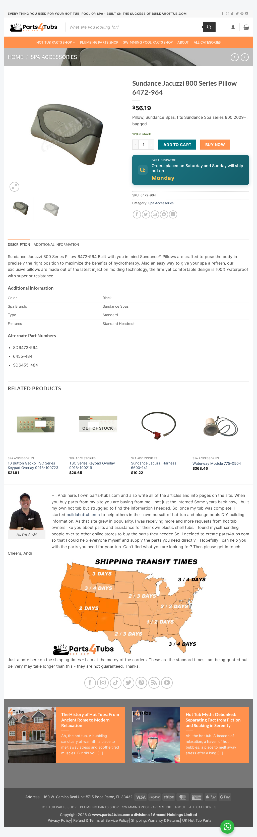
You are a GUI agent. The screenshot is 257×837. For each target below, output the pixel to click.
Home (15, 57)
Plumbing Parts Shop (99, 42)
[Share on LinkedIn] (173, 214)
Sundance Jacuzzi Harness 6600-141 (153, 465)
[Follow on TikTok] (232, 14)
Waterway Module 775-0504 (216, 463)
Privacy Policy (59, 820)
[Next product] (234, 57)
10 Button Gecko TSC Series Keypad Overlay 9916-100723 (33, 465)
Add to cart (177, 144)
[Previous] (16, 134)
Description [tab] (19, 245)
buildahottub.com (83, 514)
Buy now (215, 144)
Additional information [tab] (56, 245)
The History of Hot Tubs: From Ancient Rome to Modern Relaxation (90, 720)
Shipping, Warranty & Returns (155, 820)
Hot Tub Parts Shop (54, 42)
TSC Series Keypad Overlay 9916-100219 (92, 465)
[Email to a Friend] (155, 214)
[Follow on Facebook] (222, 14)
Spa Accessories (54, 57)
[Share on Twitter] (146, 214)
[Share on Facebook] (137, 214)
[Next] (115, 134)
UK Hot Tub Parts (197, 820)
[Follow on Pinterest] (241, 14)
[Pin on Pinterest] (164, 214)
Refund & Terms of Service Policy (101, 820)
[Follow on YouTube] (246, 14)
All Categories (207, 42)
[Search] (209, 27)
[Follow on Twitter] (237, 14)
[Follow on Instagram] (227, 14)
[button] (233, 27)
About (183, 42)
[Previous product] (244, 57)
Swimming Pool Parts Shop (148, 42)
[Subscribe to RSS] (154, 683)
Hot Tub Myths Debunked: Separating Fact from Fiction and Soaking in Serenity (213, 720)
